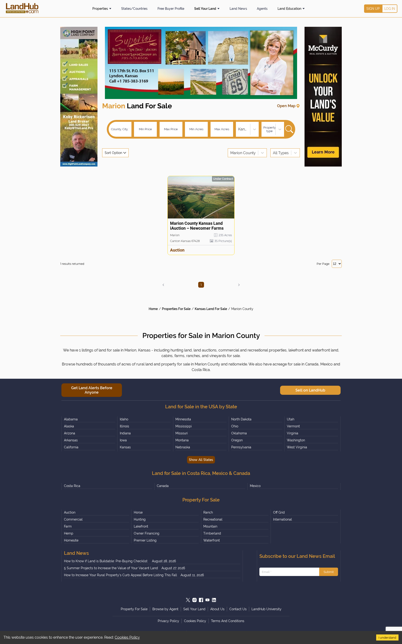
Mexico (255, 486)
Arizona (69, 433)
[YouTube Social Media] (207, 600)
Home (153, 309)
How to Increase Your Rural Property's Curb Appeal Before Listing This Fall (120, 575)
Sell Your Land (205, 8)
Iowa (123, 440)
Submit (329, 572)
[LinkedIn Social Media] (214, 600)
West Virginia (297, 447)
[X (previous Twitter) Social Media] (188, 600)
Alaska (69, 426)
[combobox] (238, 129)
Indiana (125, 433)
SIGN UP (373, 8)
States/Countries (134, 8)
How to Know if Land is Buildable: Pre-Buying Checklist (106, 561)
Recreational (212, 519)
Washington (296, 440)
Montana (182, 440)
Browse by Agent (165, 609)
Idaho (124, 419)
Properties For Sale (176, 309)
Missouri (181, 433)
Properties (100, 8)
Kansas (125, 447)
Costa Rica (72, 486)
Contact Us (238, 609)
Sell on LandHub (310, 390)
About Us (217, 609)
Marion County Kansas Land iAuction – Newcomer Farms (197, 226)
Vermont (293, 426)
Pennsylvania (241, 447)
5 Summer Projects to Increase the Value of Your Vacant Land (111, 568)
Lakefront (141, 526)
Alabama (71, 419)
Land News (238, 8)
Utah (290, 419)
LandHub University (266, 609)
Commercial (73, 519)
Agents (262, 8)
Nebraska (182, 447)
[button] (163, 285)
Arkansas (71, 440)
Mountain (210, 526)
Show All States (201, 460)
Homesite (71, 540)
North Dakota (241, 419)
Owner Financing (146, 533)
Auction (69, 512)
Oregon (237, 440)
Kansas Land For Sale (211, 309)
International (282, 519)
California (71, 447)
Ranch (208, 512)
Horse (138, 512)
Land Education (289, 8)
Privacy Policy (168, 621)
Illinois (124, 426)
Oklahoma (239, 433)
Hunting (140, 519)
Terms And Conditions (227, 621)
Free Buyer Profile (170, 8)
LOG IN (389, 8)
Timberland (212, 533)
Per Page (323, 264)
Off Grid (279, 512)
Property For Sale (134, 609)
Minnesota (183, 419)
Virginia (292, 433)
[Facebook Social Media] (201, 600)
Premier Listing (145, 540)
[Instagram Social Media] (194, 600)
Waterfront (211, 540)
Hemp (68, 533)
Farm (68, 526)
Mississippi (183, 426)
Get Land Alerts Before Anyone (91, 390)
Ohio (234, 426)
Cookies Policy (127, 637)
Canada (163, 486)
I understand (387, 637)
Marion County (242, 309)
